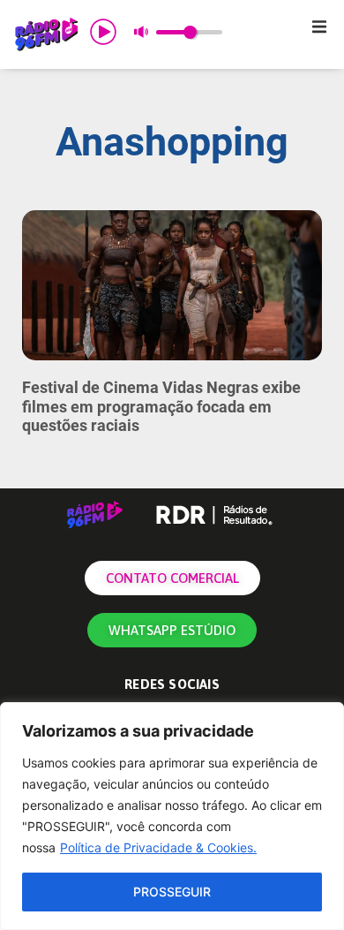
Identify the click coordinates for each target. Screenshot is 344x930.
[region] (172, 816)
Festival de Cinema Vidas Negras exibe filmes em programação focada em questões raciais (161, 406)
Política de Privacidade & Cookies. (158, 847)
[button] (319, 26)
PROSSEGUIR (172, 891)
